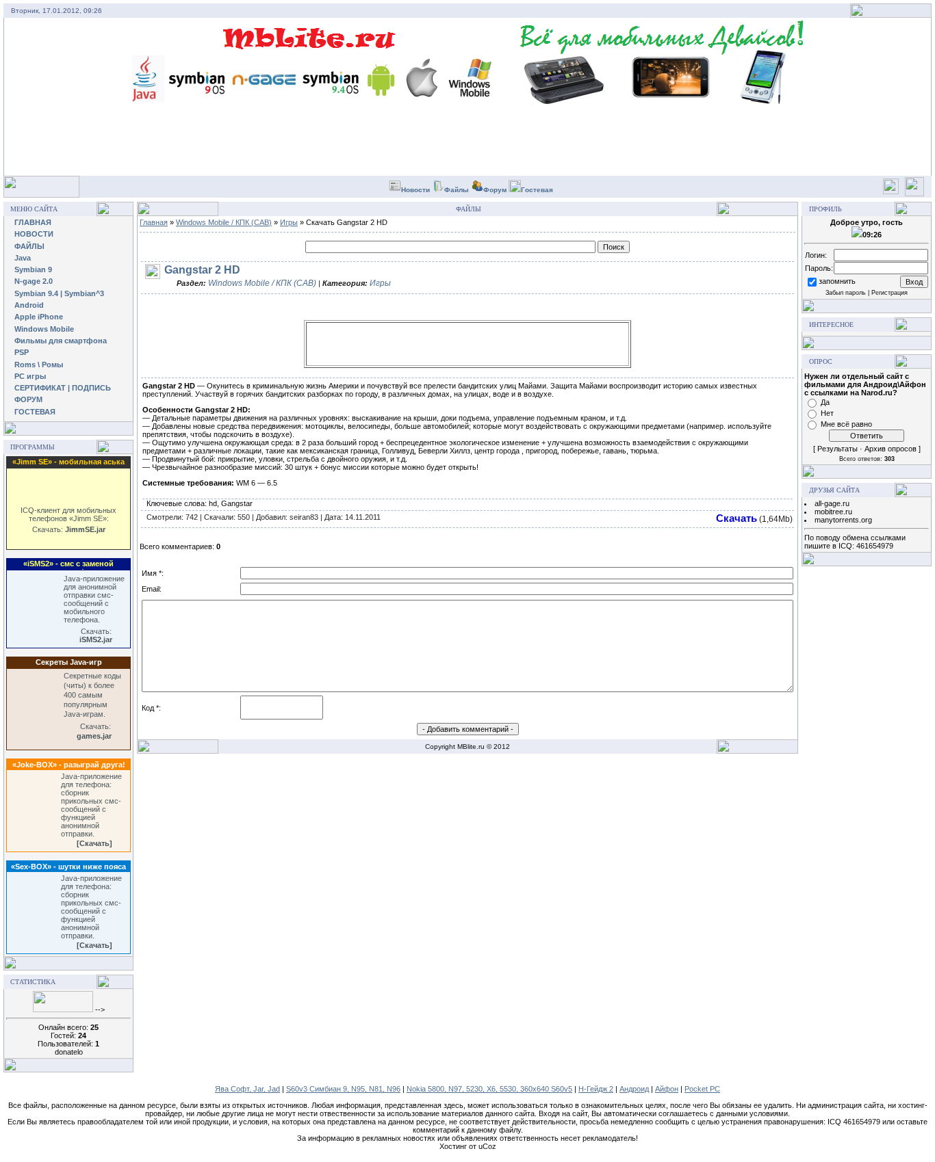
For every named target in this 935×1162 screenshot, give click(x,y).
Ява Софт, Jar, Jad (247, 1089)
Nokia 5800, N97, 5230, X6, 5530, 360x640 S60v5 (489, 1089)
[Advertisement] (467, 344)
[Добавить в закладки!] (891, 192)
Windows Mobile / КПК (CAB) (224, 222)
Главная (154, 222)
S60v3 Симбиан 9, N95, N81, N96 (343, 1089)
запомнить (837, 281)
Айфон (666, 1089)
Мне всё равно (846, 424)
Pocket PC (702, 1089)
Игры (289, 222)
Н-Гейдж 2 (595, 1089)
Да (825, 402)
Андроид (634, 1089)
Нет (827, 413)
